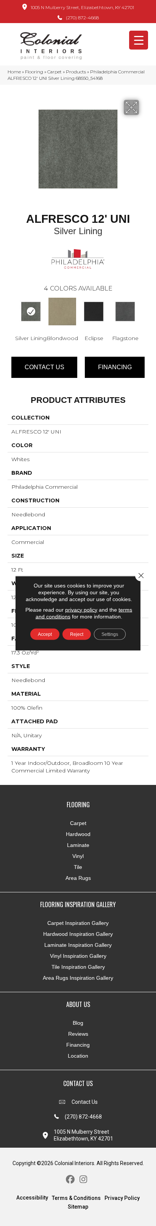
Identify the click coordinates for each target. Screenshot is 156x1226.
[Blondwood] (62, 311)
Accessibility (32, 1198)
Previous (11, 313)
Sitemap (78, 1207)
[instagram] (83, 1179)
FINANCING (115, 367)
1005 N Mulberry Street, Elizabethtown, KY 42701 (82, 7)
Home (14, 72)
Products (76, 72)
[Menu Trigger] (138, 40)
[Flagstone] (125, 311)
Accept (45, 634)
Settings (109, 634)
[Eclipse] (93, 311)
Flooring (34, 72)
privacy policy (81, 609)
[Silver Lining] (31, 311)
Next (144, 313)
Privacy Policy (122, 1198)
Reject (76, 634)
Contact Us (44, 367)
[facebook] (70, 1179)
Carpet (54, 72)
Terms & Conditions (76, 1198)
